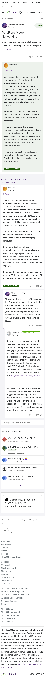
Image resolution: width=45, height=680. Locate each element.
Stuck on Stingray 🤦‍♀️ (17, 458)
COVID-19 (6, 583)
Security (5, 604)
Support (5, 562)
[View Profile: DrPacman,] (6, 65)
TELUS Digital (7, 609)
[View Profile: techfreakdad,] (4, 439)
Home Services (8, 18)
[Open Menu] (41, 18)
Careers (4, 547)
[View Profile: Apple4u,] (4, 460)
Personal (5, 2)
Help (3, 524)
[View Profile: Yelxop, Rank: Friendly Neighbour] (4, 25)
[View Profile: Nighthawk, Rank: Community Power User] (9, 333)
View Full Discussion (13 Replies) (14, 179)
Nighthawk (15, 332)
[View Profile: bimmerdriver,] (4, 478)
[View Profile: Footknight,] (4, 448)
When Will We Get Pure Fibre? (21, 438)
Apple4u (20, 462)
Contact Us (6, 565)
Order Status (7, 580)
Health (25, 2)
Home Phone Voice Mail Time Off (23, 467)
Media (4, 550)
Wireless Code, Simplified (13, 598)
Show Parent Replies (8, 182)
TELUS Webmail (8, 618)
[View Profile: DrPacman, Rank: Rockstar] (5, 189)
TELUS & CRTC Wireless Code (15, 595)
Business (16, 2)
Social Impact (7, 7)
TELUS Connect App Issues (21, 476)
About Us (5, 541)
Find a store (6, 571)
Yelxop (10, 24)
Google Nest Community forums (25, 375)
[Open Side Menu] (3, 12)
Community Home (8, 520)
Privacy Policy (34, 520)
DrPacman (13, 64)
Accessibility (7, 544)
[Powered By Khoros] (22, 530)
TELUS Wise (7, 621)
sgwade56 (20, 470)
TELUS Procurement (10, 615)
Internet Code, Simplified (12, 591)
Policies (4, 554)
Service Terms (7, 577)
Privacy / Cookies (9, 601)
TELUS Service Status (11, 557)
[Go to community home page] (12, 12)
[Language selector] (21, 12)
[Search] (26, 12)
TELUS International (10, 612)
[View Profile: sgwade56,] (4, 469)
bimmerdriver (20, 479)
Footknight (20, 453)
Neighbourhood (8, 568)
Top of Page (21, 520)
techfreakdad (24, 441)
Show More (8, 49)
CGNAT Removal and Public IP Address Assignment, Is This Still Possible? (23, 447)
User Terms (6, 574)
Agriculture (36, 2)
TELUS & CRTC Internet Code (15, 588)
